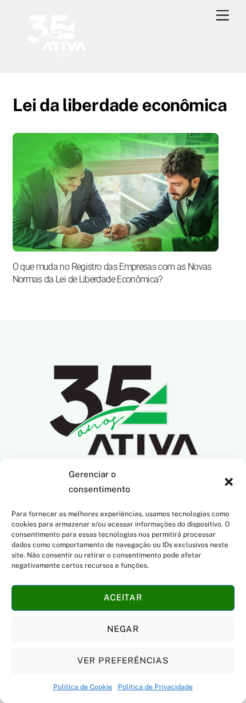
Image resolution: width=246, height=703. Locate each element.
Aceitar (123, 597)
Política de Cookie (82, 687)
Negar (123, 629)
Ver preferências (123, 660)
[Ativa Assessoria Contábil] (56, 58)
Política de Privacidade (155, 687)
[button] (229, 482)
